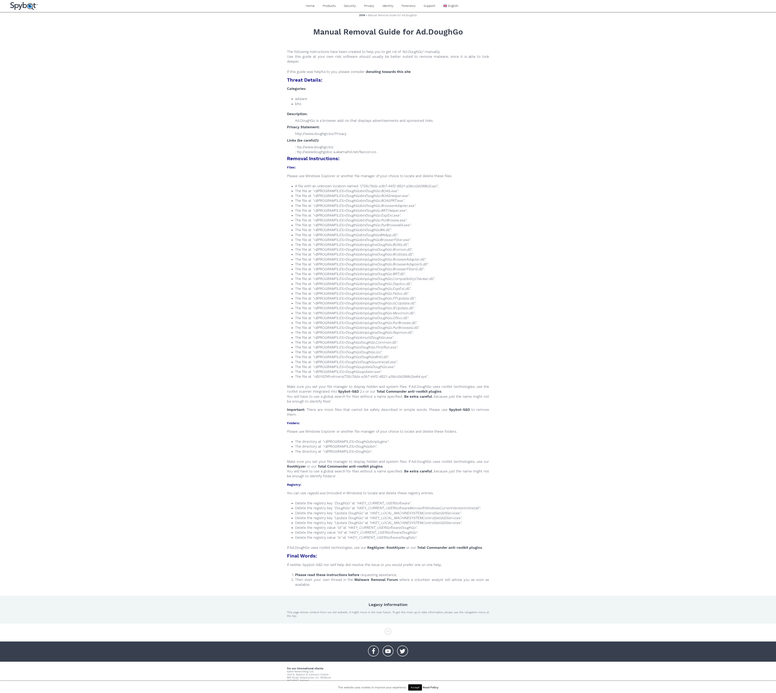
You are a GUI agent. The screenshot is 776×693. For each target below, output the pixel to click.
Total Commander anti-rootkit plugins (408, 391)
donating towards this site (388, 72)
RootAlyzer (296, 466)
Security (350, 6)
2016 (362, 15)
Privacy (369, 6)
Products (329, 6)
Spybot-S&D (348, 391)
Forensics (408, 6)
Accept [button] (415, 687)
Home (310, 6)
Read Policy (430, 687)
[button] (373, 648)
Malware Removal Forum (376, 580)
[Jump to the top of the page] (388, 633)
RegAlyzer (376, 548)
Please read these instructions (321, 575)
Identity (387, 6)
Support (429, 6)
